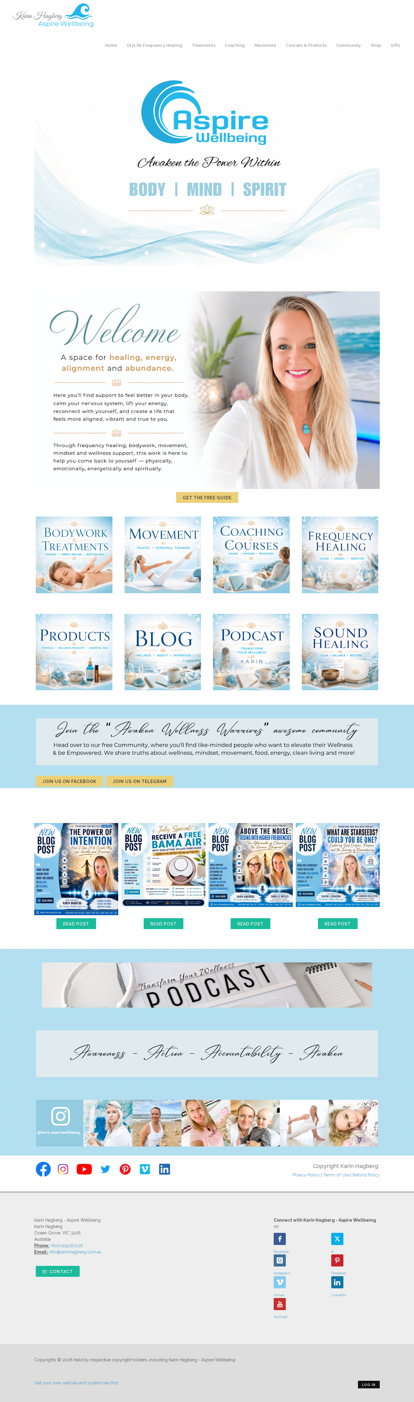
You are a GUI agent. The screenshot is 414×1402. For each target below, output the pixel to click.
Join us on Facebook (69, 781)
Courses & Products (306, 45)
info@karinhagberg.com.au (75, 1252)
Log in (369, 1385)
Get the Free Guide (207, 497)
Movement (265, 45)
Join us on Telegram (140, 781)
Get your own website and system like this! (76, 1382)
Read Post (76, 924)
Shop (376, 45)
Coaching (235, 45)
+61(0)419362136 (67, 1245)
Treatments (203, 45)
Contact (60, 1271)
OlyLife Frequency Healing (154, 45)
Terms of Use (336, 1175)
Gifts (395, 45)
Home (111, 45)
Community (348, 45)
